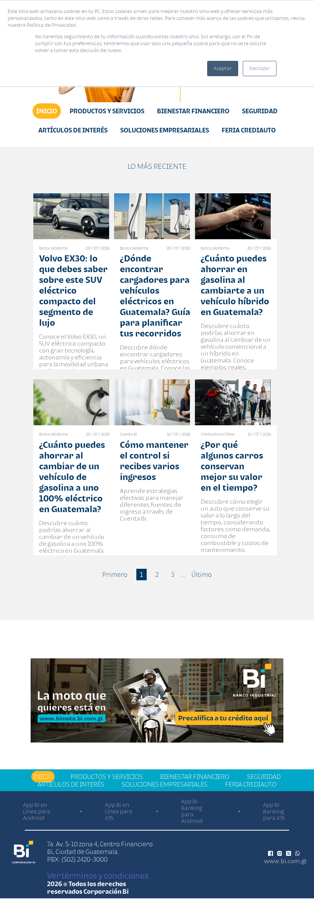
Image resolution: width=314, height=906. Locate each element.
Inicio (46, 111)
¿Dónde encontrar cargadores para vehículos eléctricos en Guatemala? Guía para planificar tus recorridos (155, 295)
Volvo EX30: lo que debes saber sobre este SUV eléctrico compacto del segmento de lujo (73, 290)
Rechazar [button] (259, 68)
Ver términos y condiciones (98, 875)
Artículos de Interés (73, 130)
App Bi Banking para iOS (274, 811)
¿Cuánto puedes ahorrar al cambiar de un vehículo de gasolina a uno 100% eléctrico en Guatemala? (72, 476)
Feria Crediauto (249, 130)
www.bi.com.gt (285, 860)
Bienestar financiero (193, 111)
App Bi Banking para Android (192, 811)
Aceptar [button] (223, 68)
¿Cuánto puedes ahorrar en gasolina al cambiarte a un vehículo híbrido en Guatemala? (235, 285)
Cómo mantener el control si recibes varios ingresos (154, 460)
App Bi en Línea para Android (36, 811)
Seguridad (260, 111)
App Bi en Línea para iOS (118, 811)
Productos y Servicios (107, 111)
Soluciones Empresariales (164, 130)
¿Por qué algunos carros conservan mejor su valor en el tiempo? (232, 466)
